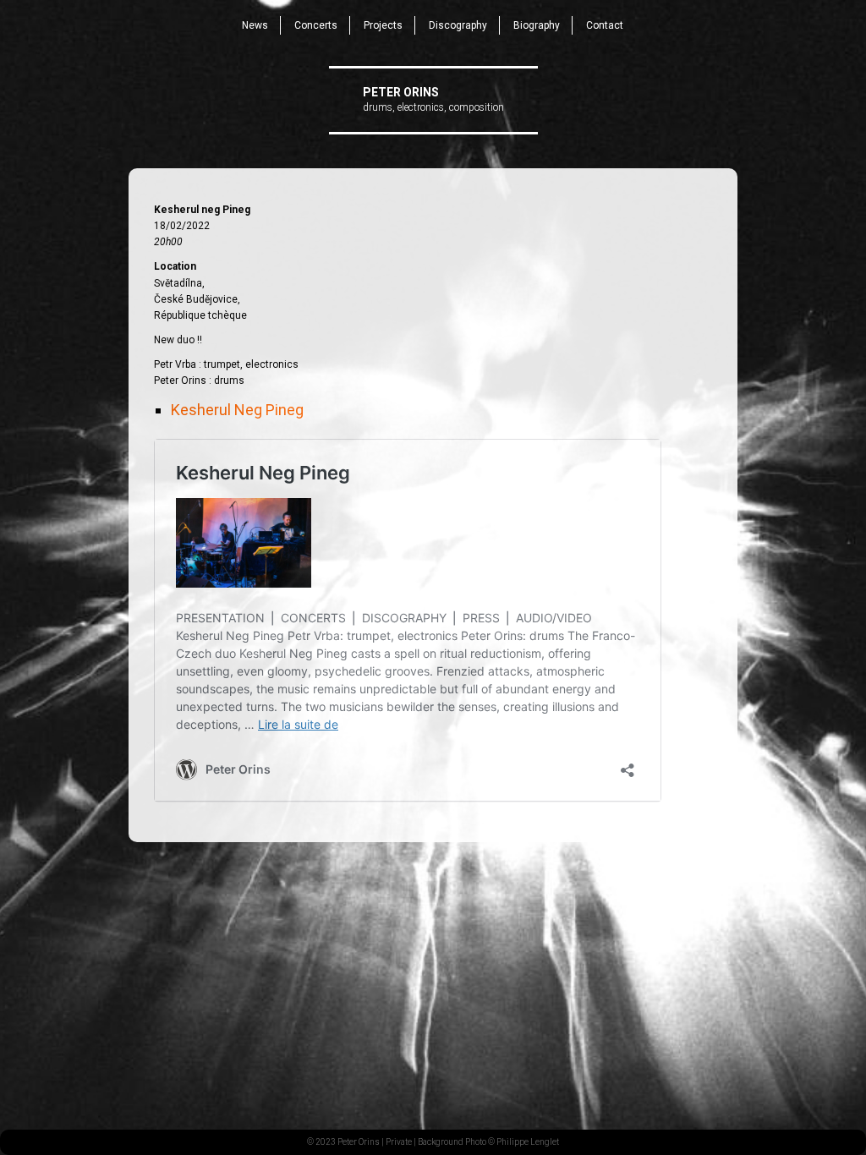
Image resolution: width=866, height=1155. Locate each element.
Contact (604, 25)
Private (399, 1142)
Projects (383, 25)
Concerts (315, 25)
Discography (458, 25)
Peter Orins (401, 92)
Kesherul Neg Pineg (237, 410)
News (255, 25)
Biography (536, 25)
